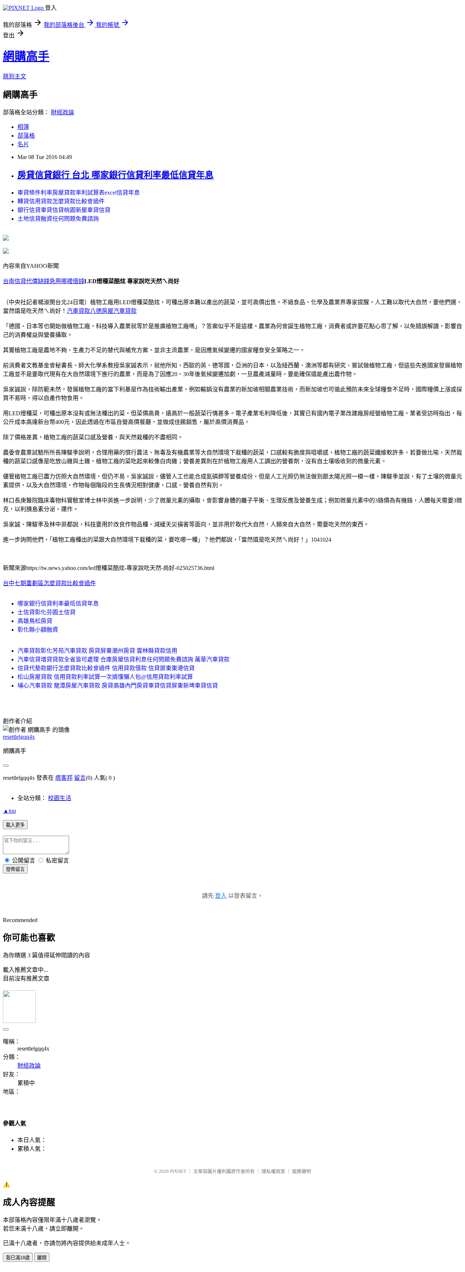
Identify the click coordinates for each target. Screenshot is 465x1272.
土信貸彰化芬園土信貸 (46, 612)
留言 (80, 778)
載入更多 (15, 825)
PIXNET (178, 1171)
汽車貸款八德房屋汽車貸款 (102, 311)
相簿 (23, 127)
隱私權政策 (273, 1171)
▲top (9, 811)
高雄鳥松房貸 (34, 621)
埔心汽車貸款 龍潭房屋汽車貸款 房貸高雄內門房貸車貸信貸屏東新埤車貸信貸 (117, 685)
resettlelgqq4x (19, 737)
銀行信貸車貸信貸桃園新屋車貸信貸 (63, 210)
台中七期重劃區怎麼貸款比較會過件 (49, 583)
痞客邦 (64, 778)
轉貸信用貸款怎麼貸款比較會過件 (61, 201)
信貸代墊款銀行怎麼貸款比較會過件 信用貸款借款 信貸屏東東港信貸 (106, 668)
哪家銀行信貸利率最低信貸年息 (58, 603)
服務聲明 (301, 1171)
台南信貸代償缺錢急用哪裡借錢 (43, 281)
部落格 (26, 135)
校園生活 (59, 798)
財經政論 (62, 112)
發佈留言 (15, 869)
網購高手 (26, 56)
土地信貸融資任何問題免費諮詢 (58, 219)
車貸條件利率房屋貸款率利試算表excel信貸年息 (78, 192)
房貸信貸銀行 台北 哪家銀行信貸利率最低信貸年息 (115, 175)
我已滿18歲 (18, 1257)
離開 (41, 1257)
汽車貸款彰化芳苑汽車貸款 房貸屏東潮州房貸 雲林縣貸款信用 (97, 651)
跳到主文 (14, 76)
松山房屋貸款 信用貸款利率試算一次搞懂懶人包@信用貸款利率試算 (105, 677)
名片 (23, 144)
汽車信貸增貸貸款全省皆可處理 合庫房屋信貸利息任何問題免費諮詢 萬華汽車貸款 (123, 659)
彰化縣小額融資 (37, 630)
